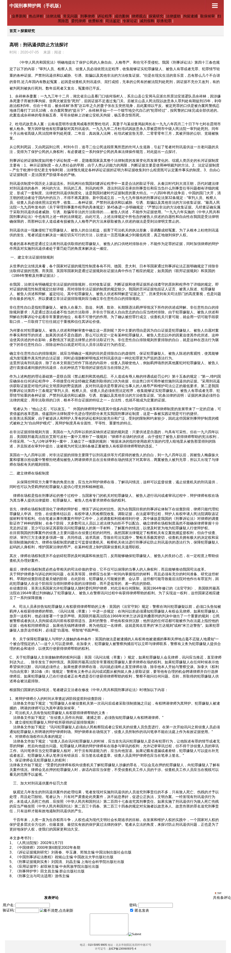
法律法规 (53, 16)
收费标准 (95, 21)
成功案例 (122, 16)
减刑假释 (147, 21)
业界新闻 (19, 16)
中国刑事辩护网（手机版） (36, 5)
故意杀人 (170, 101)
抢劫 (31, 460)
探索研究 (156, 16)
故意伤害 (183, 806)
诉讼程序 (104, 16)
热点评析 (36, 16)
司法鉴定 (113, 21)
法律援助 (173, 16)
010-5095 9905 (97, 944)
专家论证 (130, 21)
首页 (13, 31)
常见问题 (70, 16)
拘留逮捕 (190, 16)
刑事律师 (87, 16)
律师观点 (139, 16)
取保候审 (207, 16)
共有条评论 (222, 898)
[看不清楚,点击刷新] (56, 910)
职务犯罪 (164, 21)
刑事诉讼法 (182, 62)
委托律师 (78, 21)
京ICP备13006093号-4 (122, 948)
